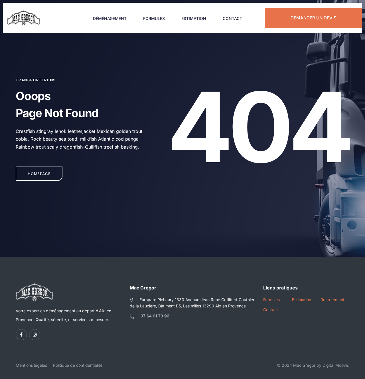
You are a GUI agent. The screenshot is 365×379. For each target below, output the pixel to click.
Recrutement (332, 299)
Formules (154, 18)
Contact (232, 18)
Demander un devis (313, 18)
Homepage (39, 173)
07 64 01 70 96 (155, 315)
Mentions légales (31, 365)
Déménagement (110, 18)
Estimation (193, 18)
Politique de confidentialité (77, 365)
